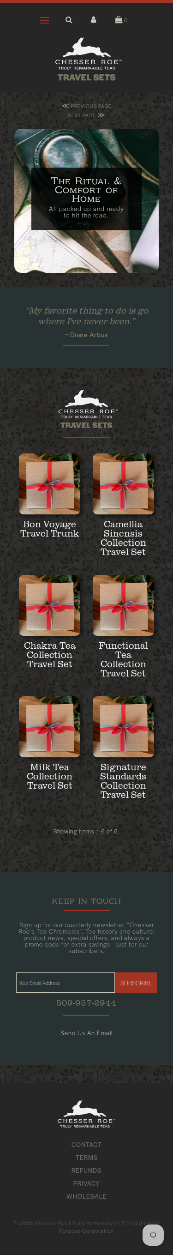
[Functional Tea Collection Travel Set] (123, 605)
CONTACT (87, 1144)
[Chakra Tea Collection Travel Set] (49, 605)
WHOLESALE (86, 1196)
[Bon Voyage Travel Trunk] (49, 484)
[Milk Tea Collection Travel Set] (49, 727)
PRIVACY (86, 1183)
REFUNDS (86, 1170)
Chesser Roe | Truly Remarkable (76, 1222)
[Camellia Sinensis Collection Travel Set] (123, 484)
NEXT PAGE (86, 114)
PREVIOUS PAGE (87, 105)
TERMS (87, 1157)
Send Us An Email (86, 1032)
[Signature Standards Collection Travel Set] (123, 727)
